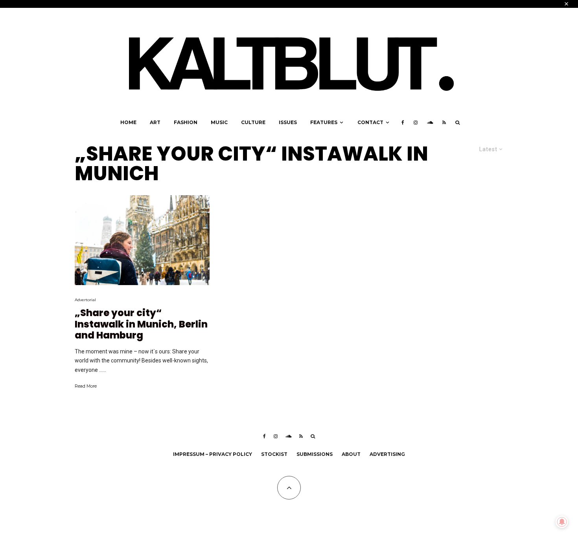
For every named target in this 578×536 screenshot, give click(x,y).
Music (219, 122)
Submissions (314, 454)
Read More (86, 386)
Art (155, 122)
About (351, 454)
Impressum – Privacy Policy (212, 454)
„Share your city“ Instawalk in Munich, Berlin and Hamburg (141, 324)
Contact (370, 122)
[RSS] (444, 122)
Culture (253, 122)
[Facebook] (403, 122)
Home (128, 122)
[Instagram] (415, 122)
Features (323, 122)
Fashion (185, 122)
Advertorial (85, 299)
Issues (288, 122)
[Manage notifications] (562, 522)
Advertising (387, 454)
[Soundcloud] (430, 122)
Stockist (274, 454)
